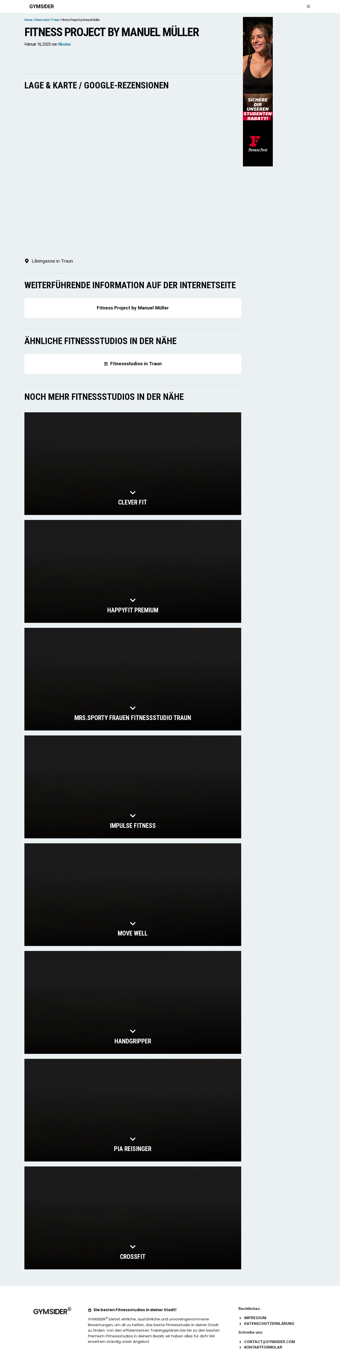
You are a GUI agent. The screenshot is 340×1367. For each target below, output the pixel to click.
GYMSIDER (41, 6)
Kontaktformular (263, 1347)
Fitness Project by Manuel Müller (133, 308)
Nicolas (64, 44)
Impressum (255, 1318)
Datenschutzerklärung (269, 1323)
